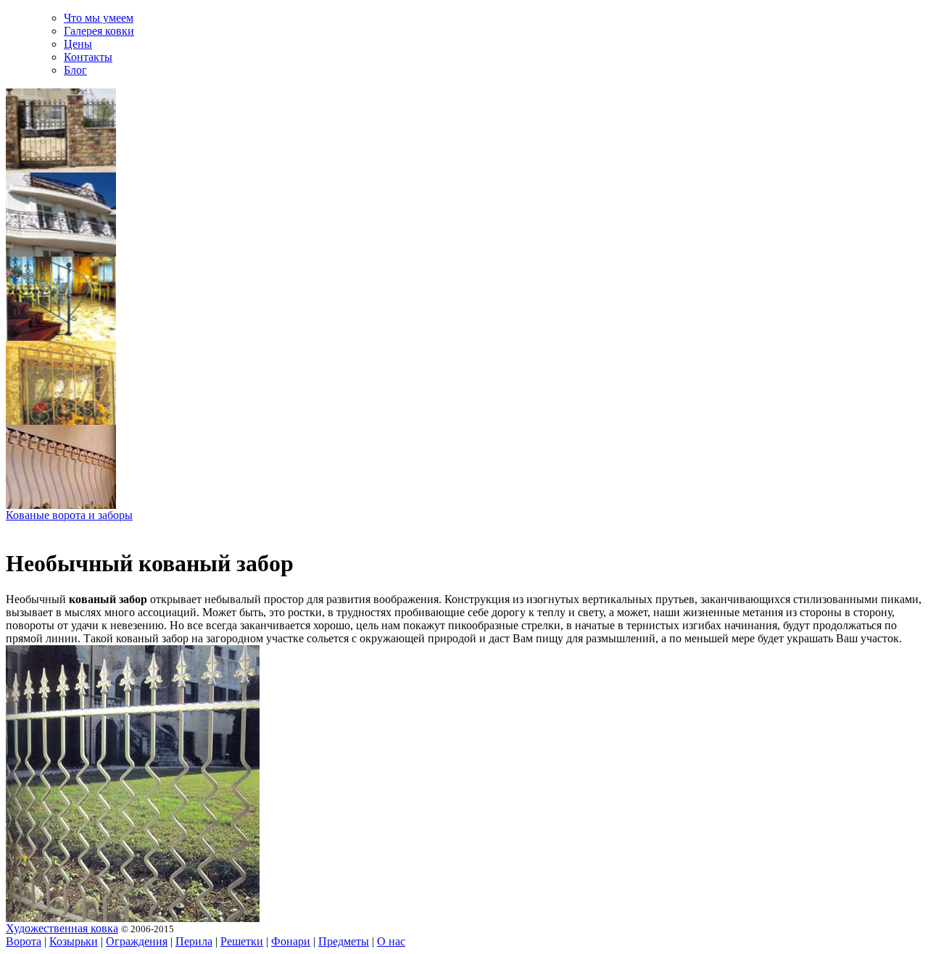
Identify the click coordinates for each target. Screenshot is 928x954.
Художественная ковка (62, 928)
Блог (75, 70)
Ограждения (136, 941)
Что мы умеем (98, 18)
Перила (193, 941)
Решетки (241, 941)
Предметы (343, 941)
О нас (391, 941)
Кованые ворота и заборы (69, 515)
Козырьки (73, 941)
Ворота (23, 941)
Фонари (290, 941)
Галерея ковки (99, 31)
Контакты (88, 57)
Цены (78, 44)
